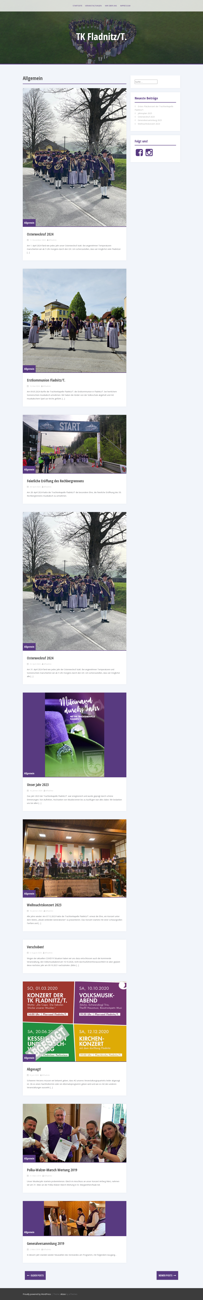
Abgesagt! (34, 1069)
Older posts (37, 1275)
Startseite (77, 5)
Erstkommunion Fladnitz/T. (46, 380)
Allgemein (29, 222)
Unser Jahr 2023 (38, 784)
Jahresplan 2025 (145, 113)
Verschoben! (35, 946)
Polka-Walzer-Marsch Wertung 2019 (52, 1169)
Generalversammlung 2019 (45, 1243)
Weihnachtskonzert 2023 (44, 904)
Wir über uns (111, 5)
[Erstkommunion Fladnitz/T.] (74, 320)
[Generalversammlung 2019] (74, 1218)
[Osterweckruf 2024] (74, 157)
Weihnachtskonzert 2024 (149, 123)
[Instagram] (149, 154)
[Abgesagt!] (74, 1021)
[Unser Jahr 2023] (74, 735)
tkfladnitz (53, 240)
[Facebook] (139, 154)
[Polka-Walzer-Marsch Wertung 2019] (74, 1133)
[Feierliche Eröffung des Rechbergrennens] (74, 444)
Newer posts (166, 1275)
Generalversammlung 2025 (150, 120)
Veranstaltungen (93, 5)
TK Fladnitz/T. (101, 36)
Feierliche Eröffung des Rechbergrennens (55, 480)
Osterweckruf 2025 (146, 116)
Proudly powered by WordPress (37, 1294)
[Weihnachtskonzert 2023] (74, 858)
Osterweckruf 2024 (40, 234)
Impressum (125, 5)
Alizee (63, 1294)
